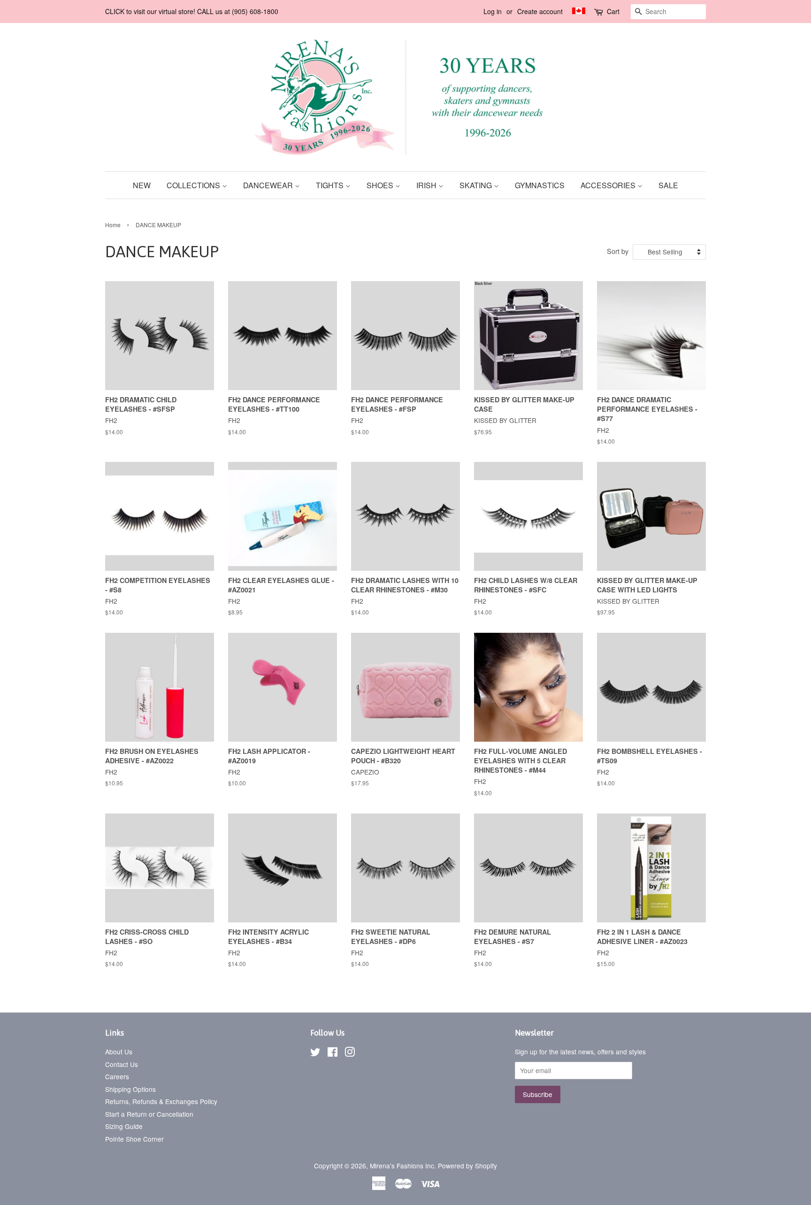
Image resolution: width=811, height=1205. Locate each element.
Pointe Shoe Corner (134, 1139)
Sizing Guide (124, 1126)
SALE (668, 185)
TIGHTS (330, 185)
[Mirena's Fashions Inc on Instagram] (349, 1053)
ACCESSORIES (609, 185)
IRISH (427, 185)
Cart (613, 11)
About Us (118, 1051)
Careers (117, 1076)
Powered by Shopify (467, 1165)
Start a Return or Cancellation (149, 1114)
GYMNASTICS (540, 185)
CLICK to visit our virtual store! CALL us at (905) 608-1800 (191, 11)
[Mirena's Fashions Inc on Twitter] (315, 1053)
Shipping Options (130, 1089)
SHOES (381, 185)
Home (113, 225)
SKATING (476, 185)
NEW (142, 185)
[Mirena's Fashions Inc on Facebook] (332, 1053)
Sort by (617, 251)
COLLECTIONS (194, 185)
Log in (492, 11)
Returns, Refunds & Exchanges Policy (161, 1101)
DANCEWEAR (269, 185)
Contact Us (121, 1064)
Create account (540, 11)
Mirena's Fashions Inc (402, 1165)
